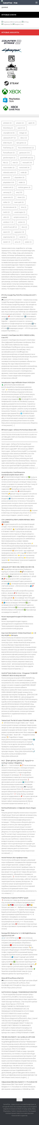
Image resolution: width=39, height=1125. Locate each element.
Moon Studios (8, 167)
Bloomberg (8, 128)
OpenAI (6, 177)
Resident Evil (8, 187)
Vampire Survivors (20, 217)
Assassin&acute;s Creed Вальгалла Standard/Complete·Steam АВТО (13, 473)
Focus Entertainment (26, 148)
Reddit (22, 182)
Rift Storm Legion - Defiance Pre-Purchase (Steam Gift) (19, 430)
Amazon (20, 123)
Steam (21, 197)
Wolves (21, 222)
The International (9, 207)
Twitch (6, 212)
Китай (23, 237)
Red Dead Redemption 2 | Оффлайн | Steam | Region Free (19, 809)
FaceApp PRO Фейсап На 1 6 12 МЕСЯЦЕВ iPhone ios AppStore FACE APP (19, 934)
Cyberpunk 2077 (9, 138)
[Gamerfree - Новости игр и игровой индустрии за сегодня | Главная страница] (12, 2)
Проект (6, 242)
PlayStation (19, 177)
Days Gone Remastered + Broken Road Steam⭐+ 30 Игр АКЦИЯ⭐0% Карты (19, 634)
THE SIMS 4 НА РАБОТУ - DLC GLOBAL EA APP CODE (18, 1037)
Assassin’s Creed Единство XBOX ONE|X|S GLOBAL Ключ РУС (18, 336)
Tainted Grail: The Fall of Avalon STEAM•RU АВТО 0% (19, 720)
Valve (6, 217)
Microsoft (27, 162)
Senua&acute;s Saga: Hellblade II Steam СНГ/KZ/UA (18, 382)
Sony (19, 192)
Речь (17, 242)
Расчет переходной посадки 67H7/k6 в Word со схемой (17, 618)
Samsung (7, 192)
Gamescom (24, 153)
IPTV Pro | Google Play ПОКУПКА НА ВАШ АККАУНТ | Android (19, 296)
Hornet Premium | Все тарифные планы (14, 857)
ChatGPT (23, 133)
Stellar (6, 202)
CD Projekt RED (8, 133)
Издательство (9, 237)
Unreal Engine (19, 212)
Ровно (28, 242)
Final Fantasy (8, 148)
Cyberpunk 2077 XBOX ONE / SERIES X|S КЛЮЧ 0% (18, 567)
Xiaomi (6, 232)
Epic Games (21, 143)
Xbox (24, 227)
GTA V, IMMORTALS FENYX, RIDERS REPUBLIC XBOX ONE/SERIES (18, 521)
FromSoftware (9, 153)
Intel (15, 162)
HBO (5, 162)
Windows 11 (8, 222)
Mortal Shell (24, 167)
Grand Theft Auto (26, 157)
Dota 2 (23, 138)
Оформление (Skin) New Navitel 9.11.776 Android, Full (19, 1082)
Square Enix (8, 197)
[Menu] (36, 2)
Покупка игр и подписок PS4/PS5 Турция (15, 898)
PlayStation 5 (8, 182)
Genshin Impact (9, 157)
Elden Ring (7, 143)
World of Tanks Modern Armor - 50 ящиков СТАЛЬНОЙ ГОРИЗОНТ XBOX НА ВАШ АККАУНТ (19, 674)
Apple (31, 123)
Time (23, 207)
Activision (7, 123)
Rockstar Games (24, 187)
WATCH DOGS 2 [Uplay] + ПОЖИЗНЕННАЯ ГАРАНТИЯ (19, 992)
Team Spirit (19, 202)
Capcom (21, 128)
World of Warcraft (10, 227)
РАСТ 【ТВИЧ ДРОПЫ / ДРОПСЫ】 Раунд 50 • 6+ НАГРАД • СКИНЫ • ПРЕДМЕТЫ (18, 762)
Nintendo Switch (9, 172)
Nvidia (24, 172)
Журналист (19, 232)
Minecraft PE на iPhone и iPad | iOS (13, 978)
